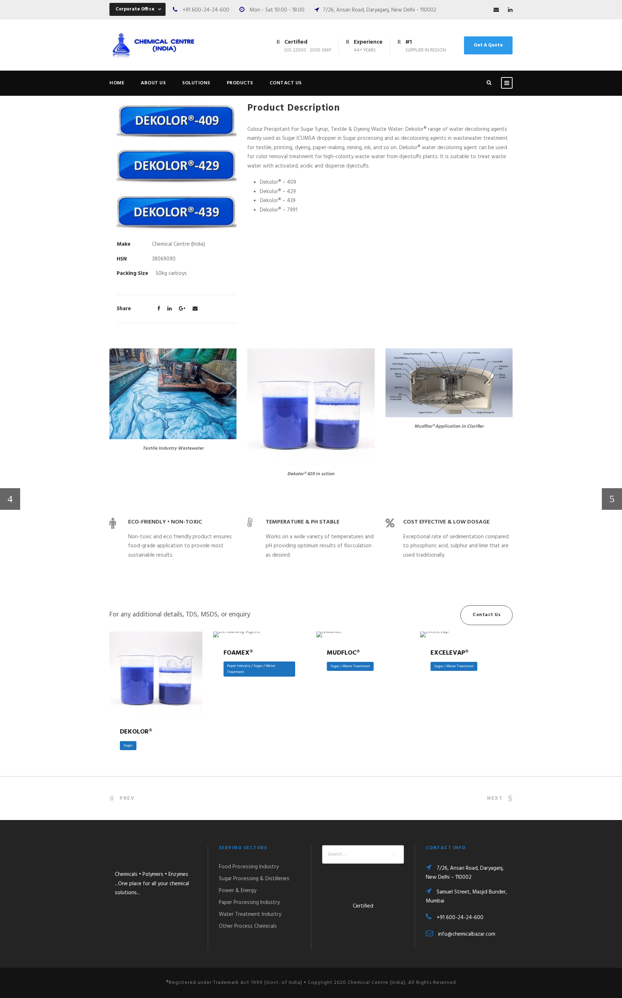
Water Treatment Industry (250, 914)
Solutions (196, 83)
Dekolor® (155, 665)
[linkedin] (510, 10)
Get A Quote (488, 45)
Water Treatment (356, 666)
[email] (496, 10)
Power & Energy (237, 890)
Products (240, 83)
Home (116, 83)
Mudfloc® (343, 653)
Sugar (128, 745)
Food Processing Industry (249, 867)
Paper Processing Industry (249, 902)
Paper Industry (239, 666)
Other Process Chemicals (248, 926)
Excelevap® (450, 653)
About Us (153, 83)
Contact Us (286, 83)
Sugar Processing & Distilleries (254, 878)
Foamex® (238, 653)
